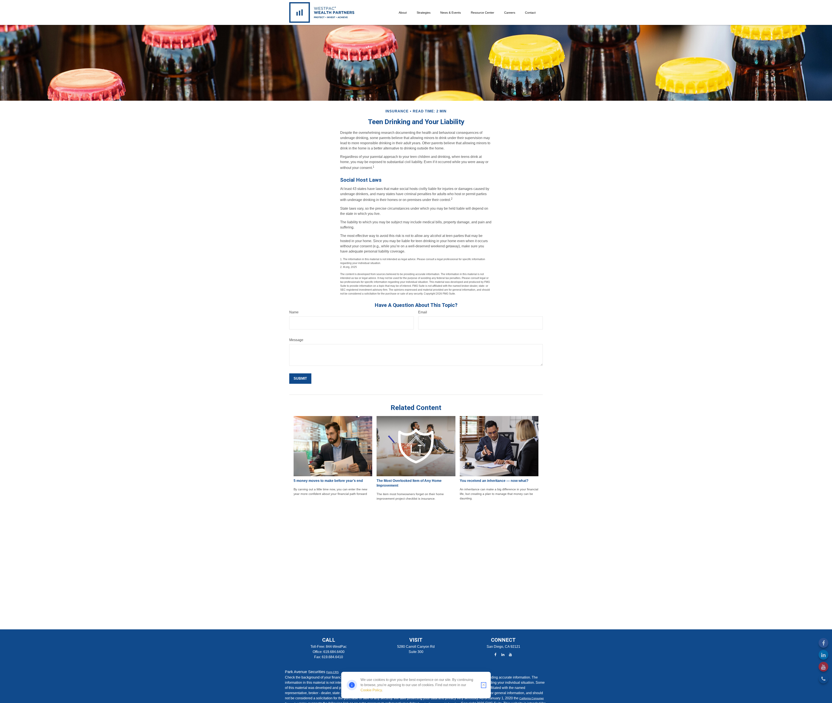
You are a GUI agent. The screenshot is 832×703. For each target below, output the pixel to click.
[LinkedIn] (823, 655)
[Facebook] (823, 643)
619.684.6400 (333, 652)
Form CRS (332, 672)
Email (422, 312)
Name (294, 312)
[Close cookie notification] (483, 685)
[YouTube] (823, 667)
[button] (403, 12)
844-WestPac (336, 646)
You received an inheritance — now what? (494, 481)
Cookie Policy (371, 690)
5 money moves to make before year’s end (328, 481)
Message (296, 340)
